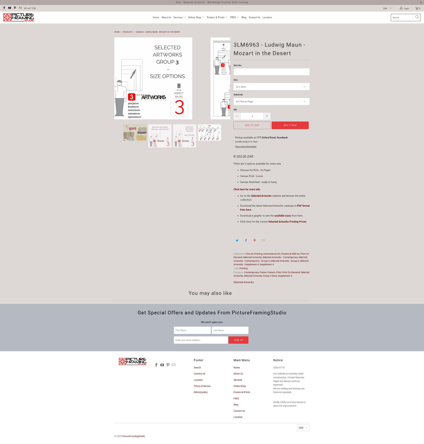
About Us (166, 17)
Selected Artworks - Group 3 (284, 261)
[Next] (227, 78)
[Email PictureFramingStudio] (20, 8)
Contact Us (254, 17)
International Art (271, 253)
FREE (233, 17)
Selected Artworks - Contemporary (280, 257)
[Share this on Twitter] (237, 240)
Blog (244, 17)
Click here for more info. (247, 189)
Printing (243, 268)
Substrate (238, 94)
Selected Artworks (261, 195)
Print (278, 272)
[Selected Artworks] (250, 195)
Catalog (243, 2)
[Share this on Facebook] (246, 240)
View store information (245, 146)
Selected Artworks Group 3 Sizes (260, 275)
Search (197, 367)
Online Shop (194, 17)
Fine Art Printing (254, 253)
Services (178, 17)
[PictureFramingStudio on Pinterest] (14, 8)
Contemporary (251, 272)
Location (267, 17)
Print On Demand (291, 272)
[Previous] (116, 78)
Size (236, 80)
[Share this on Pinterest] (254, 240)
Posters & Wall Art (290, 253)
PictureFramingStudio (133, 436)
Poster (263, 272)
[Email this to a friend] (263, 240)
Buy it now (290, 125)
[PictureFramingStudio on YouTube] (9, 8)
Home (156, 17)
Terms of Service (202, 386)
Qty (235, 109)
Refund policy (201, 392)
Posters (271, 272)
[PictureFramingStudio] (18, 17)
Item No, (237, 65)
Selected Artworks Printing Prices (287, 221)
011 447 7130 (30, 8)
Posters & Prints (216, 17)
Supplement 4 (267, 264)
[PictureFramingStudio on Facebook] (3, 8)
